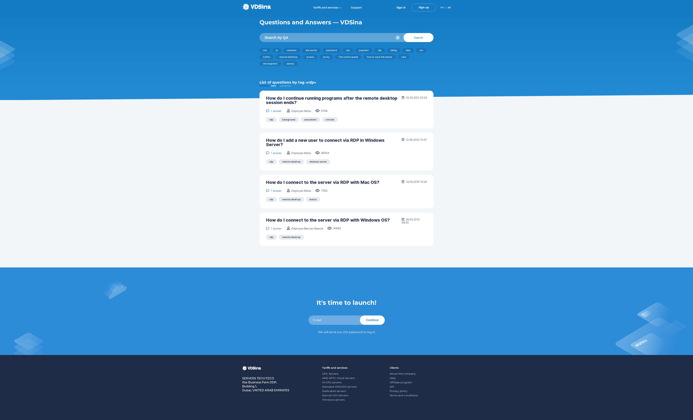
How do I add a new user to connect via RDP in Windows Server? (325, 142)
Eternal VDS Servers (335, 395)
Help (393, 378)
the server (311, 50)
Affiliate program (401, 382)
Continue (372, 320)
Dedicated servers (334, 391)
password (331, 50)
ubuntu (290, 63)
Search (418, 37)
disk (408, 50)
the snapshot (270, 63)
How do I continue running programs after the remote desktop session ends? (331, 100)
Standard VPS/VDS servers (339, 386)
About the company (403, 373)
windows (292, 50)
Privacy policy (398, 391)
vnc (421, 50)
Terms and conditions (404, 395)
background (288, 119)
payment (364, 50)
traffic (266, 57)
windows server (318, 161)
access (310, 57)
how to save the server (379, 57)
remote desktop (288, 57)
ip (277, 50)
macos (313, 199)
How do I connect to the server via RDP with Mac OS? (322, 182)
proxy (326, 57)
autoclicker (310, 119)
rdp (380, 50)
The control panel (348, 57)
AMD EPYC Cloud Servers (338, 378)
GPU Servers (330, 373)
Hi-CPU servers (331, 382)
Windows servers (333, 399)
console (330, 119)
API (392, 386)
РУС (442, 8)
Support (356, 7)
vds (265, 50)
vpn (348, 50)
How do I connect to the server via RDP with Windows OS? (328, 220)
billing (394, 50)
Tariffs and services (325, 7)
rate (403, 57)
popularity (285, 86)
